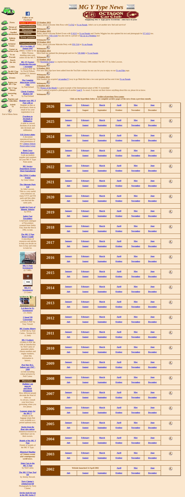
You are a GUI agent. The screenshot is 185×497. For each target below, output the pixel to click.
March (102, 105)
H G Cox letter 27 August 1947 (27, 47)
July (68, 110)
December (152, 125)
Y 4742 (71, 25)
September (102, 125)
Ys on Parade (82, 25)
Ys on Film (120, 70)
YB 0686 (81, 53)
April (119, 105)
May (136, 105)
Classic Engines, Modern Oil (27, 92)
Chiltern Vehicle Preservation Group (27, 145)
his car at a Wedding (88, 36)
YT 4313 (146, 33)
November (135, 125)
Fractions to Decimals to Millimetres (28, 118)
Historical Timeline (27, 452)
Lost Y (79, 90)
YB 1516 (75, 44)
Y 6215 (74, 33)
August (85, 125)
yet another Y (63, 79)
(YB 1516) (53, 36)
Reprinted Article (47, 62)
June (152, 105)
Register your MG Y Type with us (27, 102)
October (118, 125)
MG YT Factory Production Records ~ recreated (28, 64)
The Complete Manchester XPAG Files (27, 82)
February (85, 105)
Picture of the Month (48, 88)
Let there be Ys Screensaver (27, 309)
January (68, 105)
